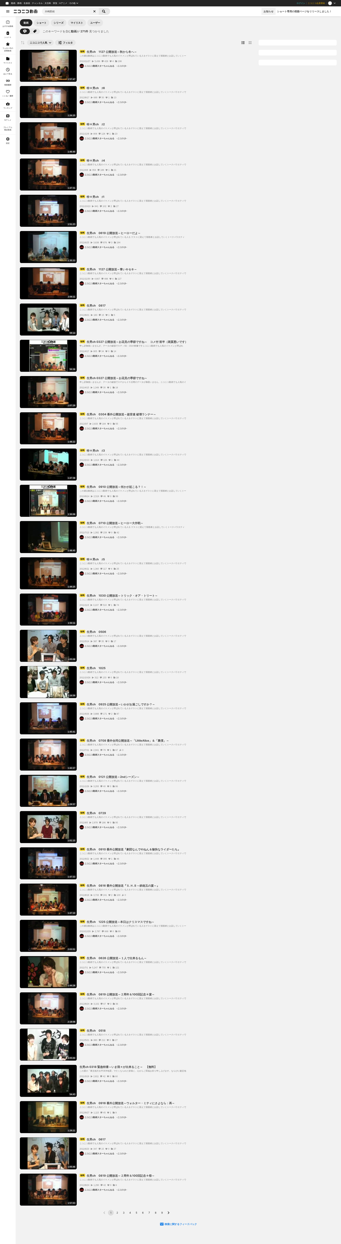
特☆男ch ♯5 (92, 559)
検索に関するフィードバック (181, 1224)
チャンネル (37, 3)
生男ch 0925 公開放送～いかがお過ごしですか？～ (117, 704)
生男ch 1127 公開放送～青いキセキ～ (108, 269)
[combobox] (70, 11)
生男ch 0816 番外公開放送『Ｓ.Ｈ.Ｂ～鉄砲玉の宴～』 (119, 885)
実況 (55, 3)
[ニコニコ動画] (25, 11)
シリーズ (59, 22)
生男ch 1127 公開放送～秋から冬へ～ (110, 51)
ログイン (301, 3)
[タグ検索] (35, 31)
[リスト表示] (243, 42)
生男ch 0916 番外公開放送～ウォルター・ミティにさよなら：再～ (127, 1103)
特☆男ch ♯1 (92, 197)
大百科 (48, 3)
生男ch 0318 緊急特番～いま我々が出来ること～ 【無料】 (118, 1067)
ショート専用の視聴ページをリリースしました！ (304, 11)
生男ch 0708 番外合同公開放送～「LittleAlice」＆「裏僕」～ (124, 740)
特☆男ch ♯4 (92, 160)
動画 (13, 3)
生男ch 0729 (93, 813)
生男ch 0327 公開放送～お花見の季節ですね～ (113, 378)
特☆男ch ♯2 (92, 124)
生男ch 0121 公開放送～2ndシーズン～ (110, 777)
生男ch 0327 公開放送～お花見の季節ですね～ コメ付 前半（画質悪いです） (134, 342)
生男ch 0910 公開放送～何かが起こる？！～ (113, 487)
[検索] (104, 11)
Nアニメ (63, 3)
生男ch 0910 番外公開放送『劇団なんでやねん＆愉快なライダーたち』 (130, 849)
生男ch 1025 (92, 668)
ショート (42, 22)
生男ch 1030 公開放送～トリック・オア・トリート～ (119, 595)
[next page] (168, 1213)
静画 (19, 3)
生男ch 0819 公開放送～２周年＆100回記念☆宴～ (117, 994)
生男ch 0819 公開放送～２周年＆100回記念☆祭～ (117, 1175)
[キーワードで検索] (25, 31)
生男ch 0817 (93, 305)
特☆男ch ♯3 (92, 450)
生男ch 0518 (93, 1030)
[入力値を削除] (94, 11)
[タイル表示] (250, 42)
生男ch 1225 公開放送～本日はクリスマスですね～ (117, 922)
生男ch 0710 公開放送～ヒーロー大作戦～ (111, 523)
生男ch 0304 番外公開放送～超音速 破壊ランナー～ (118, 414)
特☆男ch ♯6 (92, 88)
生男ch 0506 (93, 632)
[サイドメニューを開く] (7, 11)
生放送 (27, 3)
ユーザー (95, 22)
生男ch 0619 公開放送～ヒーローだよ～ (110, 233)
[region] (8, 630)
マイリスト (77, 22)
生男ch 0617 (93, 1139)
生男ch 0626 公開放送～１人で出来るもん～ (113, 958)
